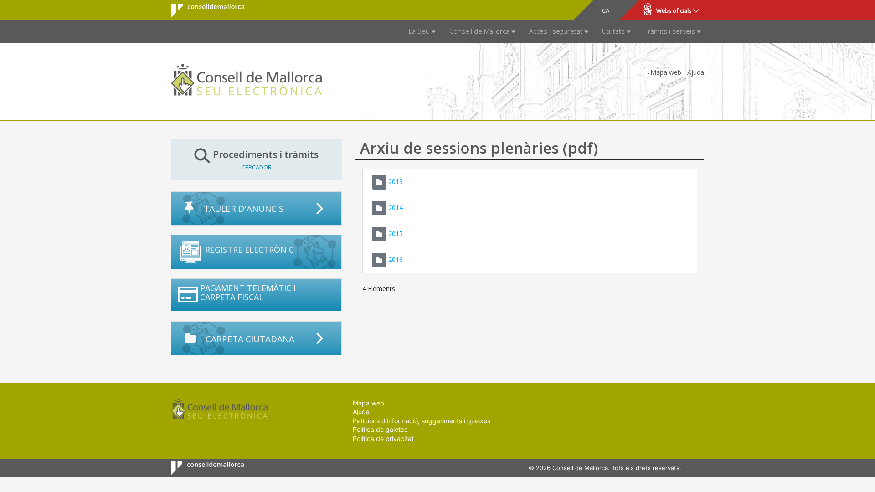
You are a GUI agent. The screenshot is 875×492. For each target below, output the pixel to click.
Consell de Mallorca (202, 10)
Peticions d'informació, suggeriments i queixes (421, 421)
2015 (395, 233)
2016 (395, 259)
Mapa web (665, 72)
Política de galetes (380, 429)
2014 (395, 207)
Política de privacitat (383, 438)
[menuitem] (422, 31)
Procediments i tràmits (266, 159)
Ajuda (695, 72)
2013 (395, 181)
